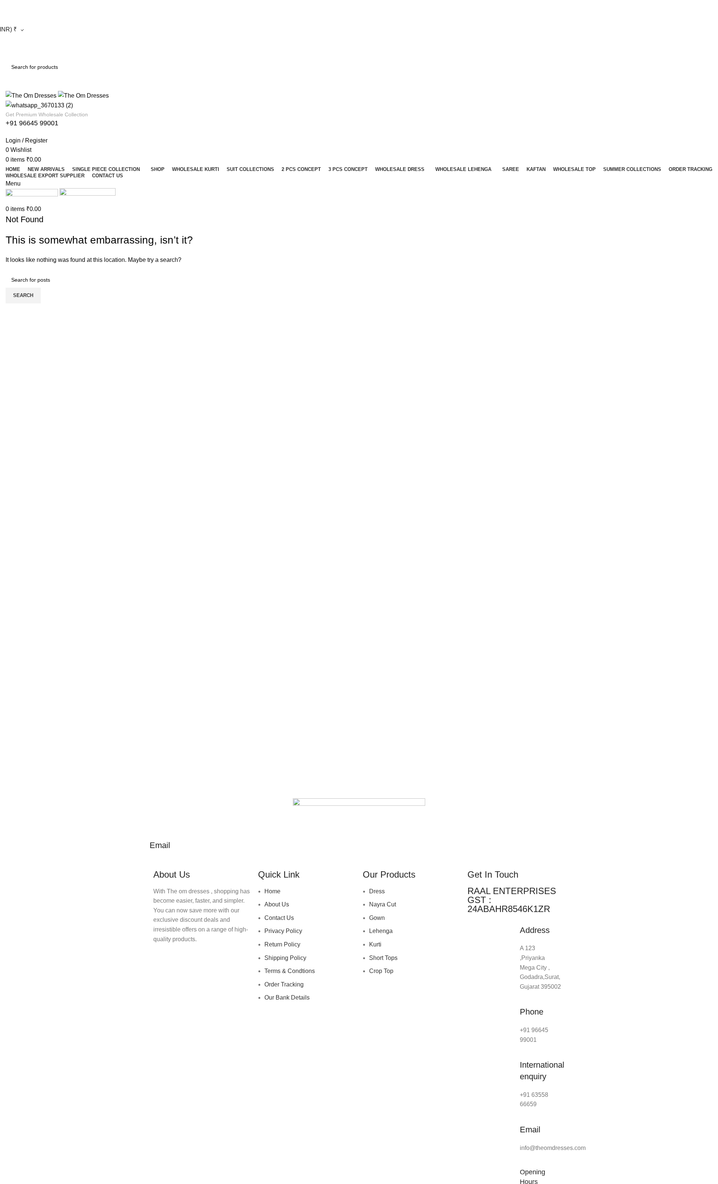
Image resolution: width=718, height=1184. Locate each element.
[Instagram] (183, 960)
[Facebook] (162, 960)
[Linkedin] (223, 960)
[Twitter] (203, 960)
